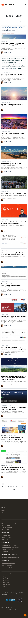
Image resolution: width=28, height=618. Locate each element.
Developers (3, 1)
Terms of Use (13, 609)
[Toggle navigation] (25, 4)
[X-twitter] (4, 607)
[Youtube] (6, 607)
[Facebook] (2, 607)
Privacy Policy (5, 609)
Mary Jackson (8, 52)
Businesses (10, 1)
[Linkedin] (11, 607)
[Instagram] (8, 607)
